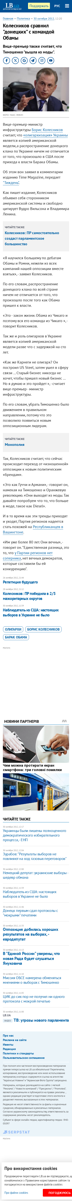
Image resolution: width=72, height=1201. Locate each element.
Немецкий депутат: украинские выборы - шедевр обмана (35, 875)
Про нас (8, 1035)
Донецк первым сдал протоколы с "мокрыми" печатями (30, 913)
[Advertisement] (36, 677)
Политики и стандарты (18, 1053)
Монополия (14, 444)
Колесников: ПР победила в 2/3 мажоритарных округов (29, 596)
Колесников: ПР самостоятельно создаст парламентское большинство (32, 238)
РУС (57, 6)
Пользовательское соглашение (24, 1058)
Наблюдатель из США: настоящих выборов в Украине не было (31, 612)
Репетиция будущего (20, 582)
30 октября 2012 (44, 18)
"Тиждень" (11, 182)
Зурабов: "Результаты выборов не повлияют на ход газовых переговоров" (35, 856)
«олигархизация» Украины (45, 135)
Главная (8, 18)
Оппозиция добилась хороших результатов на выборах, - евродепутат (30, 934)
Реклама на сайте (14, 1040)
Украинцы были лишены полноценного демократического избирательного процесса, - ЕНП (34, 835)
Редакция (9, 1049)
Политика (23, 18)
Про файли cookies (16, 1192)
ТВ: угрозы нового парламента (36, 1020)
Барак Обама (16, 637)
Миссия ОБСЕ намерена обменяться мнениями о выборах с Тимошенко (32, 980)
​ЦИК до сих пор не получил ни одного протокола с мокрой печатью (34, 999)
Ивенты (8, 1044)
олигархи (13, 629)
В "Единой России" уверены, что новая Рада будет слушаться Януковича (31, 958)
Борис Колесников (47, 129)
